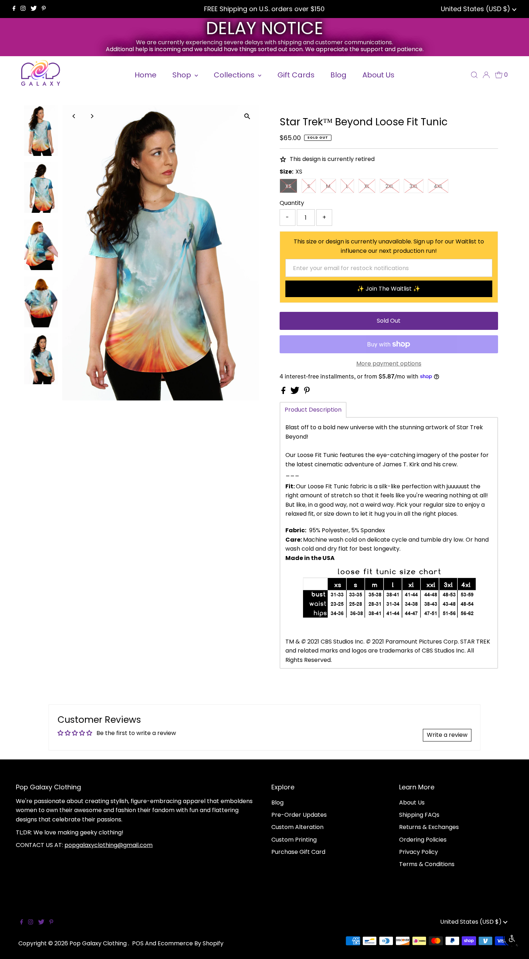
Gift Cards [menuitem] (296, 75)
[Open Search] (474, 75)
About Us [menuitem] (378, 75)
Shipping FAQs (419, 815)
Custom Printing (294, 839)
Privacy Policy (418, 852)
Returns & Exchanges (429, 827)
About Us (412, 802)
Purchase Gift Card (298, 852)
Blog (277, 802)
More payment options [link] (388, 363)
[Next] (91, 116)
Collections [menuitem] (235, 75)
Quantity (292, 203)
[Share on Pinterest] (307, 392)
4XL (438, 186)
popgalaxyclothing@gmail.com (108, 845)
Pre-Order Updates (299, 815)
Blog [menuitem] (338, 75)
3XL (414, 186)
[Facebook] (14, 9)
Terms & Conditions (427, 864)
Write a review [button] (447, 735)
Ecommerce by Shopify (190, 943)
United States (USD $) (476, 8)
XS (288, 186)
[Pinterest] (44, 9)
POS (138, 943)
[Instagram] (23, 9)
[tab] (313, 410)
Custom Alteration (297, 827)
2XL (389, 186)
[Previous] (74, 116)
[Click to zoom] (247, 116)
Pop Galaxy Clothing (98, 943)
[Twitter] (34, 9)
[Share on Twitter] (295, 392)
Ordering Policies (423, 839)
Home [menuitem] (146, 75)
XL (367, 186)
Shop (182, 75)
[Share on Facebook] (284, 392)
